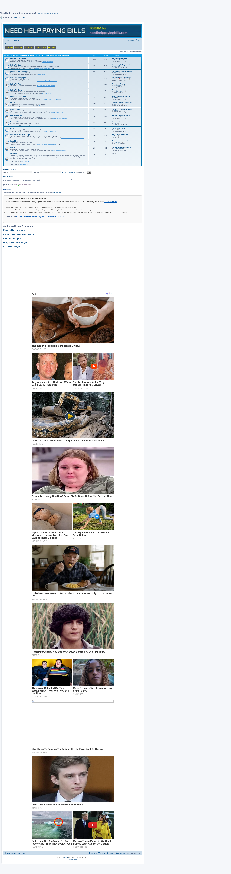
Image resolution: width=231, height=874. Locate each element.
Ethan (115, 136)
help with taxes (46, 93)
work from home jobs (57, 112)
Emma (116, 123)
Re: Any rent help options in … (122, 84)
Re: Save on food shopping (120, 141)
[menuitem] (16, 40)
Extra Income (15, 109)
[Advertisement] (58, 6)
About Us (13, 154)
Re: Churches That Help (119, 58)
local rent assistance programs (46, 85)
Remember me (80, 172)
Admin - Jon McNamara (121, 79)
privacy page (23, 164)
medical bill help (41, 74)
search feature (50, 125)
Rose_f (116, 72)
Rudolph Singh (118, 60)
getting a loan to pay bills (59, 150)
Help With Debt (15, 65)
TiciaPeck (117, 117)
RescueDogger (118, 148)
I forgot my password (68, 172)
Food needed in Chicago (120, 134)
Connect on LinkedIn (55, 217)
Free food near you (12, 239)
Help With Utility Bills (18, 96)
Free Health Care (16, 115)
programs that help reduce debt (44, 68)
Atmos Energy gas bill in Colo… (122, 96)
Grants (12, 128)
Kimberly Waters (118, 85)
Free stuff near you (12, 247)
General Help (15, 122)
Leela (115, 129)
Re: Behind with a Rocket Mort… (122, 77)
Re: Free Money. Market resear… (122, 109)
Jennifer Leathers (119, 91)
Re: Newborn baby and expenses (122, 71)
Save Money (14, 141)
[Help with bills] (72, 31)
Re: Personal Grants (118, 128)
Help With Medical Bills (19, 71)
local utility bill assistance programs (51, 99)
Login (5, 169)
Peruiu (116, 110)
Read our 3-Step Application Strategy (47, 13)
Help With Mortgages (18, 78)
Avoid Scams (19, 17)
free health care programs (60, 118)
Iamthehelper (117, 142)
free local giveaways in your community (72, 137)
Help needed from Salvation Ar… (122, 102)
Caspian (116, 66)
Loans (12, 147)
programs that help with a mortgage (47, 80)
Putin (115, 97)
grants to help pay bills (50, 131)
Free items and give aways (20, 135)
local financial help (47, 61)
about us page (25, 161)
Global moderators (23, 186)
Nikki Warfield (56, 192)
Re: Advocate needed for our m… (122, 115)
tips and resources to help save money (48, 144)
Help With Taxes (16, 90)
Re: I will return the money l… (121, 147)
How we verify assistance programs (30, 217)
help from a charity (44, 106)
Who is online (8, 176)
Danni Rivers (117, 104)
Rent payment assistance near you (19, 234)
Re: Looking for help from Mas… (122, 65)
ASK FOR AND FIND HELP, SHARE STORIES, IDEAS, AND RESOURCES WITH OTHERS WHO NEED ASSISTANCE (36, 55)
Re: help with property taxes (121, 90)
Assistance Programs (18, 59)
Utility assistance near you (15, 243)
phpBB (66, 857)
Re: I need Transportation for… (122, 121)
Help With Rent (15, 84)
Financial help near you (14, 230)
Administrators (12, 186)
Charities (13, 103)
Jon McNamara (110, 202)
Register (13, 169)
